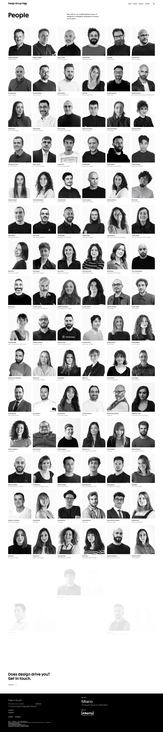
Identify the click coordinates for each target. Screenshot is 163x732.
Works (135, 3)
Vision (130, 3)
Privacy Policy (26, 706)
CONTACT (11, 685)
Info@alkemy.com (11, 726)
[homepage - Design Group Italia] (17, 4)
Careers (11, 712)
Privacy (9, 721)
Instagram (18, 717)
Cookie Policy (14, 721)
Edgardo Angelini (37, 57)
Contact (147, 3)
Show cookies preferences (22, 721)
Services (141, 3)
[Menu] (154, 3)
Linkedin (10, 717)
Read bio (37, 40)
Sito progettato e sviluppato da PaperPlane (21, 726)
